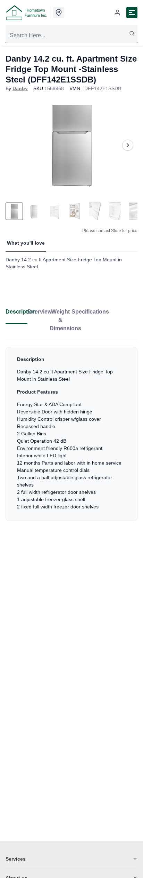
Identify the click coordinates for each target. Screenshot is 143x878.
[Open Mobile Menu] (131, 12)
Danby (20, 88)
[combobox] (71, 35)
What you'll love (26, 243)
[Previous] (15, 145)
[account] (117, 12)
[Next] (127, 145)
